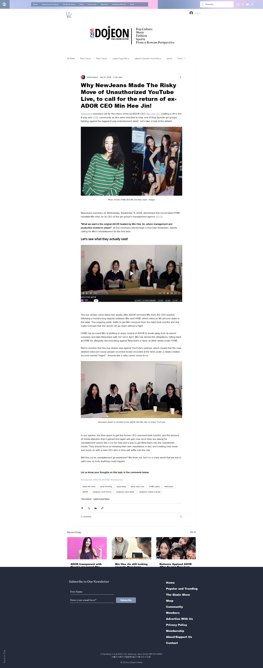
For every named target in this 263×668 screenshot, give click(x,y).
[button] (68, 15)
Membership (175, 630)
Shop (169, 600)
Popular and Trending (182, 588)
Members (173, 612)
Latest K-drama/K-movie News (147, 58)
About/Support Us (179, 636)
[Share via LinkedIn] (95, 508)
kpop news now (137, 486)
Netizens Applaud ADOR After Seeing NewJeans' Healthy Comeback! (175, 565)
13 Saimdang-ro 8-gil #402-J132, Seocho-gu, (131, 654)
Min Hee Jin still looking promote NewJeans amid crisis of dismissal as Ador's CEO (131, 565)
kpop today (121, 486)
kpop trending (106, 486)
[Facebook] (242, 4)
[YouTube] (247, 4)
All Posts (71, 58)
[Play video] (131, 273)
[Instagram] (238, 4)
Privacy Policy (176, 624)
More (180, 58)
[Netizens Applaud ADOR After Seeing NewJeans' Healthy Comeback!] (176, 548)
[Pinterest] (252, 4)
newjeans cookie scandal (149, 492)
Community (174, 606)
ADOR (85, 492)
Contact (172, 642)
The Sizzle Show (178, 594)
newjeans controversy (102, 492)
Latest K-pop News (120, 58)
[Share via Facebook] (82, 508)
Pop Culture (85, 58)
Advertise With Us (179, 618)
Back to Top (4, 656)
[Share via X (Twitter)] (89, 508)
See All (193, 532)
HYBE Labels (154, 486)
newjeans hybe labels (125, 492)
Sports (169, 58)
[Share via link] (102, 508)
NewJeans (169, 486)
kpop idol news (89, 486)
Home (170, 582)
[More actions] (180, 77)
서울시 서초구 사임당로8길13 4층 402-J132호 (131, 657)
